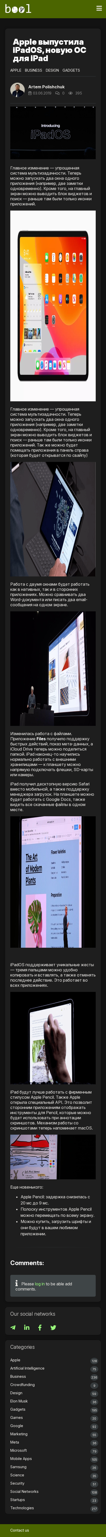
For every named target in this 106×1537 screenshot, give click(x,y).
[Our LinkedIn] (27, 1328)
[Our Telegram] (13, 1328)
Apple (15, 70)
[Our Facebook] (40, 1328)
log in (40, 1283)
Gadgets (71, 70)
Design (52, 70)
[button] (17, 90)
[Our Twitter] (53, 1328)
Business (33, 70)
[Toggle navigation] (99, 8)
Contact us (19, 1530)
